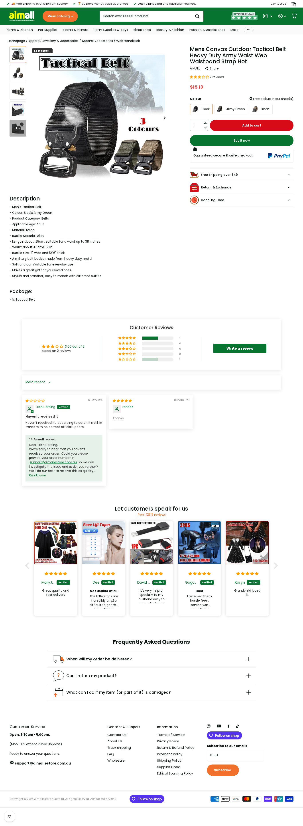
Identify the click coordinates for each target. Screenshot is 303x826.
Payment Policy (169, 754)
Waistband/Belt (128, 41)
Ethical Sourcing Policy (175, 773)
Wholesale (116, 760)
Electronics (142, 30)
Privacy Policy (168, 741)
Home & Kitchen (20, 30)
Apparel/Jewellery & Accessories (53, 41)
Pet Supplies (47, 30)
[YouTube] (219, 726)
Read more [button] (37, 475)
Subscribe (223, 770)
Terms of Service (171, 734)
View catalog (59, 16)
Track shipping (119, 747)
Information (167, 727)
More (234, 30)
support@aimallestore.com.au (53, 462)
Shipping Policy (169, 760)
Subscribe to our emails (227, 746)
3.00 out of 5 (75, 346)
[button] (165, 118)
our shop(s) (284, 99)
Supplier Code (168, 767)
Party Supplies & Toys (111, 30)
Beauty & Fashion (170, 30)
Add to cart (251, 125)
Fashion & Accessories (207, 30)
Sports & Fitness (75, 30)
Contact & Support (123, 727)
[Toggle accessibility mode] (293, 4)
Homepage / (18, 41)
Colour (241, 99)
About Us (114, 741)
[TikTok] (237, 726)
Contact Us (116, 734)
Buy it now (242, 140)
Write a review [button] (239, 348)
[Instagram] (208, 726)
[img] (35, 400)
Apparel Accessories (97, 41)
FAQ (110, 754)
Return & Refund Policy (175, 747)
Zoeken (197, 16)
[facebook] (228, 726)
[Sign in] (282, 16)
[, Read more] (268, 16)
